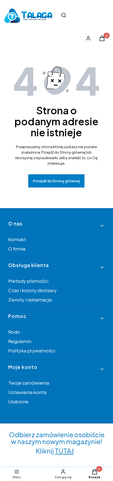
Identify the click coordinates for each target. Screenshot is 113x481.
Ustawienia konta (27, 392)
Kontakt (17, 239)
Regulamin (19, 341)
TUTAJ (64, 451)
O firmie (17, 249)
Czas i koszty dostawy (32, 290)
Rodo (14, 332)
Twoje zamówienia (28, 383)
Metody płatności (28, 281)
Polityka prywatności (31, 350)
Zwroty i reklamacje (30, 300)
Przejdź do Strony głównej (56, 181)
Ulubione (18, 401)
